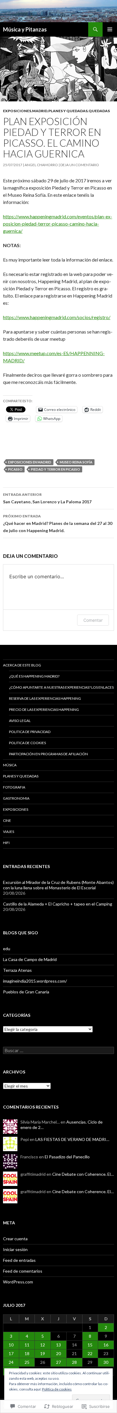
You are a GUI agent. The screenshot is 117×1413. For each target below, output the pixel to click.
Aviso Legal (20, 720)
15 (90, 1344)
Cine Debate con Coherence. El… (83, 1174)
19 (42, 1353)
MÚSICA (9, 765)
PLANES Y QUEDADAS (68, 111)
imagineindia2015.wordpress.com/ (35, 980)
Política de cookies (57, 1389)
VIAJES (8, 831)
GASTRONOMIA (16, 798)
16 (106, 1344)
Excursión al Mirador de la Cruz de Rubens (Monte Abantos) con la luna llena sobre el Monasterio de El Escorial (58, 885)
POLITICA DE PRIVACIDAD (29, 731)
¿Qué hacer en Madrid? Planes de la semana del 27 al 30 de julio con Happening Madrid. (57, 523)
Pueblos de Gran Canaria (26, 991)
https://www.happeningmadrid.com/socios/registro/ (56, 317)
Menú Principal (110, 29)
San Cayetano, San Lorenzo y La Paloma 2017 (47, 498)
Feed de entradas (19, 1260)
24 (11, 1362)
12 (42, 1344)
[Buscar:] (58, 1050)
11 (27, 1344)
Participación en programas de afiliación (48, 754)
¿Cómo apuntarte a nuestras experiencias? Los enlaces (61, 687)
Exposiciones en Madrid (29, 462)
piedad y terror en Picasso (55, 469)
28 (74, 1362)
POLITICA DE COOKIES (27, 743)
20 (58, 1353)
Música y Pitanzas (25, 29)
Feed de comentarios (22, 1271)
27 (58, 1362)
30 (106, 1362)
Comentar (93, 620)
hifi (6, 842)
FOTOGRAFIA (14, 787)
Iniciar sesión (15, 1249)
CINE (7, 820)
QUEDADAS (99, 111)
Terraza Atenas (17, 970)
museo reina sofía (76, 462)
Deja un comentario (79, 165)
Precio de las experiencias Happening (44, 709)
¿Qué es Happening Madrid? (34, 676)
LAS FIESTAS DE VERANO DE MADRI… (72, 1139)
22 (90, 1353)
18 (27, 1353)
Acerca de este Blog (22, 665)
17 (11, 1353)
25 (27, 1362)
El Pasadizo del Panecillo (67, 1156)
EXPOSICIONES (17, 111)
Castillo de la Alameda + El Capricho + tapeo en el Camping (57, 903)
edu (6, 948)
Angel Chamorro (41, 165)
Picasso (15, 469)
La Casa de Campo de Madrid (30, 959)
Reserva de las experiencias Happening (45, 698)
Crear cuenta (15, 1238)
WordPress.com (18, 1281)
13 (58, 1344)
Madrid (39, 111)
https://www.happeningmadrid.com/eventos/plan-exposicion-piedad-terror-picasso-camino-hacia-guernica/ (57, 224)
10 (11, 1344)
